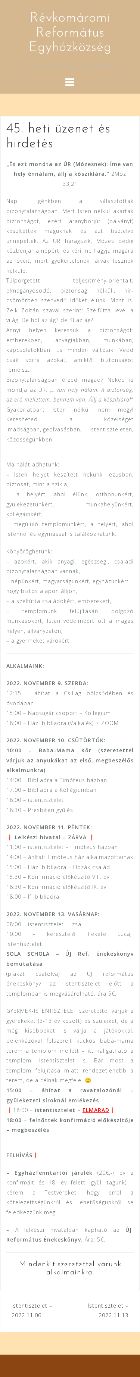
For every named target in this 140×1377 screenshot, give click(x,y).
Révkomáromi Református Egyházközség (70, 33)
